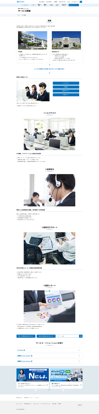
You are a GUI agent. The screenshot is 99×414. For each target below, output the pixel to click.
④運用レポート (66, 94)
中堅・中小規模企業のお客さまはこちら (25, 336)
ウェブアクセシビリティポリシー (46, 403)
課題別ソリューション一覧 (24, 356)
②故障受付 (66, 87)
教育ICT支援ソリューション (28, 397)
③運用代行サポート (65, 90)
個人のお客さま (49, 1)
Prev (36, 390)
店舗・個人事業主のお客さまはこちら (46, 336)
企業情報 (55, 1)
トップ (18, 15)
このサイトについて (36, 403)
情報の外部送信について (28, 403)
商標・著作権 (54, 403)
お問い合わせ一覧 (62, 1)
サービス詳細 (24, 15)
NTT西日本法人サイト (19, 397)
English (68, 1)
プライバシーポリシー (19, 403)
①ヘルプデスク (66, 83)
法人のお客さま (42, 1)
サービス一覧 (21, 350)
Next (63, 390)
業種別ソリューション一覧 (24, 361)
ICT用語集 (59, 403)
